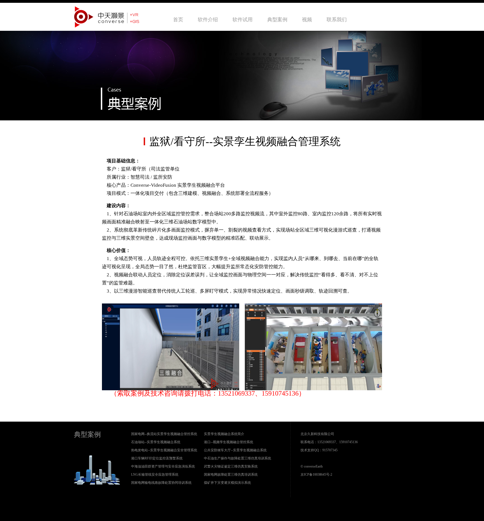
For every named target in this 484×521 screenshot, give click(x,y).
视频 (307, 19)
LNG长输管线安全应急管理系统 (154, 474)
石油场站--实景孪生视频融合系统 (155, 442)
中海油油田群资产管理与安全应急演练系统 (163, 466)
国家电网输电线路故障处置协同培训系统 (161, 483)
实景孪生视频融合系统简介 (224, 434)
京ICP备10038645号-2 (316, 474)
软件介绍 (208, 19)
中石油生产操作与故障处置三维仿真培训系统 (237, 458)
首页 (178, 19)
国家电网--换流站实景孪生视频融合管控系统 (164, 434)
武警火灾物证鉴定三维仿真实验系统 (231, 466)
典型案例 (277, 19)
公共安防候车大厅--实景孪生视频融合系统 (235, 450)
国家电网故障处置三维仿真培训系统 (231, 474)
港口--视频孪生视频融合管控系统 (228, 442)
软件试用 (242, 19)
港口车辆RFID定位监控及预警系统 (157, 458)
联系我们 (337, 19)
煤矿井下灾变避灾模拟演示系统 (227, 483)
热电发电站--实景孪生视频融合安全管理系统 (164, 450)
